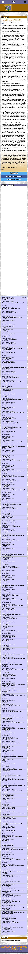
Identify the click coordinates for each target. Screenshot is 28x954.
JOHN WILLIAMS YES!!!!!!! (8, 362)
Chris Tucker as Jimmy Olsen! (9, 675)
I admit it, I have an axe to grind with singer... (12, 823)
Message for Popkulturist (8, 795)
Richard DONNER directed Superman (11, 312)
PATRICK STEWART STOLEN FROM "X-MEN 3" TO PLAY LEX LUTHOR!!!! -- (13, 685)
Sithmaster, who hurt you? (8, 832)
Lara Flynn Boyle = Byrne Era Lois (10, 738)
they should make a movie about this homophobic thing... (11, 902)
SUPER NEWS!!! (6, 545)
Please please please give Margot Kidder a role (13, 614)
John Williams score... (7, 751)
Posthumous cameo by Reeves (9, 618)
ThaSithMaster (5, 804)
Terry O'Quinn (5, 571)
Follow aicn (14, 173)
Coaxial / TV (13, 946)
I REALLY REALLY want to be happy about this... (13, 381)
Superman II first (6, 432)
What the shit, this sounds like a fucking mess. (13, 476)
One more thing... (6, 513)
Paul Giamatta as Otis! (7, 466)
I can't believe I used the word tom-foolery (12, 504)
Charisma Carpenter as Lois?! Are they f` (12, 790)
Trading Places (5, 747)
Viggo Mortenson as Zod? (8, 451)
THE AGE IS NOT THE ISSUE (9, 918)
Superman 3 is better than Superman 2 (11, 876)
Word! (3, 855)
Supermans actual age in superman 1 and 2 (12, 756)
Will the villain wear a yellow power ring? (12, 441)
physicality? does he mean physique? (11, 422)
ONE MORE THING (6, 558)
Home (3, 946)
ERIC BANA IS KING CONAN (9, 418)
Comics (12, 947)
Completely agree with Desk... (9, 372)
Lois (3, 563)
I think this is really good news (9, 522)
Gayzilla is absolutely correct (9, 818)
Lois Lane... (5, 627)
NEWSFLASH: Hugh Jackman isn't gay (11, 775)
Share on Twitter (15, 179)
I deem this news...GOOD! (8, 530)
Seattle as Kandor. (6, 885)
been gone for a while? (7, 335)
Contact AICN (19, 949)
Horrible (4, 590)
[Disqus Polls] (13, 204)
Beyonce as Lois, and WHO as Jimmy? (11, 526)
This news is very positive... (8, 298)
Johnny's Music (6, 649)
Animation (8, 947)
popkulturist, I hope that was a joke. (10, 377)
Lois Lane (4, 576)
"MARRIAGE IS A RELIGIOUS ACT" (10, 922)
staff (2, 23)
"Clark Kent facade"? (7, 354)
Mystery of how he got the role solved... (11, 742)
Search (16, 947)
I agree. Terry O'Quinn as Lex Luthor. (11, 567)
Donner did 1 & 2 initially (8, 403)
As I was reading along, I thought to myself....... (13, 836)
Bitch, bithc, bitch (6, 799)
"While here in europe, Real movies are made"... (13, 399)
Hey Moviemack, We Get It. (8, 827)
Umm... (4, 623)
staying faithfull (6, 437)
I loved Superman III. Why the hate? (10, 540)
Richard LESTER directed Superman (11, 308)
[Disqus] (13, 239)
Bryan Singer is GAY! (7, 358)
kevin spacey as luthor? (7, 326)
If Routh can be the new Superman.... (11, 881)
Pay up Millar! (5, 640)
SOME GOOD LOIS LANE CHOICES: (11, 595)
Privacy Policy (12, 949)
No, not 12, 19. (5, 456)
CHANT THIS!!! (5, 840)
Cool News (7, 946)
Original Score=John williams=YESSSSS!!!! (12, 605)
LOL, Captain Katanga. (7, 734)
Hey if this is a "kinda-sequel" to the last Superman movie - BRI (11, 706)
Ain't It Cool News (16, 7)
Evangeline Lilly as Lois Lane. (9, 609)
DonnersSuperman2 (7, 390)
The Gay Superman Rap (8, 845)
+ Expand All (23, 297)
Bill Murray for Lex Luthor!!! (9, 343)
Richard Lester (5, 408)
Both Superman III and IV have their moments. (13, 554)
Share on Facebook (15, 176)
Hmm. (3, 760)
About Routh (5, 701)
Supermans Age (6, 485)
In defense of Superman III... (8, 636)
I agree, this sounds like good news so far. (12, 317)
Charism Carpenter (6, 765)
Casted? (4, 330)
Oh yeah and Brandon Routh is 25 (10, 508)
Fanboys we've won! (7, 517)
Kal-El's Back (5, 580)
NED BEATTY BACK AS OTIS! (9, 339)
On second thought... (7, 386)
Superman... (5, 321)
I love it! (4, 495)
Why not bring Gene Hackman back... (11, 632)
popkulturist (5, 395)
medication (4, 549)
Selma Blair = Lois (6, 679)
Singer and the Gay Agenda (8, 808)
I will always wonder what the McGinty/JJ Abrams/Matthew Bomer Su (12, 896)
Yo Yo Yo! (4, 932)
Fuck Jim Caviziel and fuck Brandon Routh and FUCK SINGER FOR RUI (13, 913)
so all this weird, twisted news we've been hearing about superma (12, 428)
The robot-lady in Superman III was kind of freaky (13, 654)
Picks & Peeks (20, 946)
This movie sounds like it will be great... (11, 480)
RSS (7, 949)
